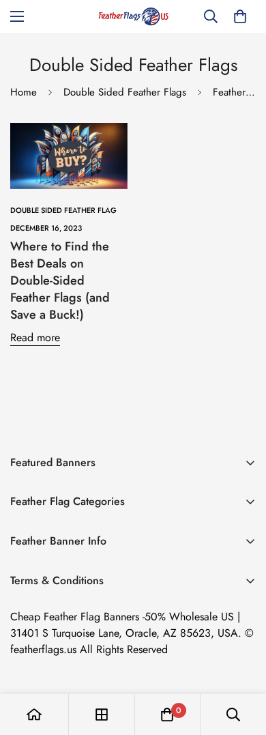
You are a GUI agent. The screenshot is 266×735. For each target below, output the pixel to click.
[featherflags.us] (133, 16)
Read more (35, 337)
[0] (240, 16)
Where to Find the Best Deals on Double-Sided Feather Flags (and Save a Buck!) (60, 280)
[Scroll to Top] (241, 662)
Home (23, 92)
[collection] (101, 714)
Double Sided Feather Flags (124, 92)
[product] (34, 714)
